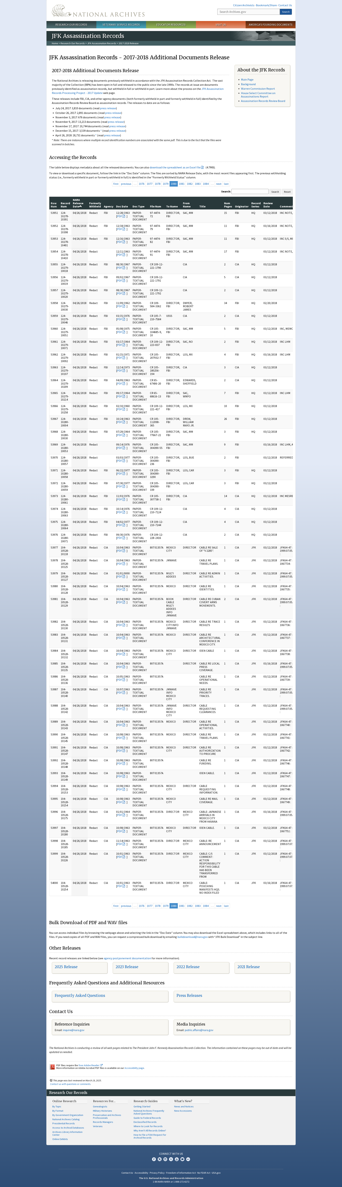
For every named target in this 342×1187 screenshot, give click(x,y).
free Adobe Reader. (89, 1065)
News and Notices (184, 1106)
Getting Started (142, 1106)
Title (202, 206)
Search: (226, 191)
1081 (182, 184)
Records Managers (103, 1122)
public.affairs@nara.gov (199, 1030)
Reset (287, 191)
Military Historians (102, 1110)
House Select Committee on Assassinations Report (258, 94)
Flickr (188, 1159)
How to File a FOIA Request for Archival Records (150, 1136)
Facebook (154, 1159)
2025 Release (66, 967)
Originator (241, 206)
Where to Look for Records (148, 1126)
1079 (166, 184)
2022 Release (188, 967)
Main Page (247, 79)
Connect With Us (171, 1153)
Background (248, 84)
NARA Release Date (78, 203)
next (219, 184)
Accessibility (141, 1172)
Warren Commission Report (258, 88)
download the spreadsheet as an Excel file (175, 167)
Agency (108, 206)
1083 (198, 184)
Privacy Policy (157, 1172)
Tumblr (171, 1159)
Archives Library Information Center (67, 1133)
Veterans (98, 1126)
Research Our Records (71, 24)
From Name (187, 204)
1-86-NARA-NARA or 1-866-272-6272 (171, 1181)
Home (55, 43)
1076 (141, 184)
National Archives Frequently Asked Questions (149, 1112)
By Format (57, 1110)
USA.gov (216, 1172)
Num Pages (228, 204)
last (226, 184)
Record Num (65, 204)
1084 (206, 184)
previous (126, 184)
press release (108, 108)
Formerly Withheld (95, 204)
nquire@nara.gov (74, 1030)
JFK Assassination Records (101, 43)
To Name (172, 206)
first (116, 184)
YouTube (177, 1159)
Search (286, 11)
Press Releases (189, 995)
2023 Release (127, 967)
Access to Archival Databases (68, 1127)
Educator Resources (171, 24)
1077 (149, 184)
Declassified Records (145, 1122)
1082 (190, 184)
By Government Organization (67, 1115)
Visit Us (221, 24)
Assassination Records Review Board (263, 101)
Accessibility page (134, 1068)
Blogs (182, 1159)
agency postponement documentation (127, 958)
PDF (119, 216)
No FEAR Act (203, 1172)
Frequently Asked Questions (80, 995)
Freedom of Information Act (181, 1172)
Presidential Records (63, 1123)
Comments (287, 206)
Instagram (165, 1159)
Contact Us (285, 5)
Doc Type (138, 206)
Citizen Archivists (243, 5)
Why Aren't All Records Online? (150, 1130)
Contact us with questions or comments (70, 1084)
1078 (157, 184)
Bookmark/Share (266, 5)
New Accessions (183, 1110)
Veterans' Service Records (121, 24)
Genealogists (100, 1106)
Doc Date (122, 206)
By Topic (56, 1106)
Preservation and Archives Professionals (107, 1116)
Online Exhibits (60, 1139)
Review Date (268, 204)
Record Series (256, 204)
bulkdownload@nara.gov (192, 937)
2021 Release (248, 967)
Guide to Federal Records (147, 1117)
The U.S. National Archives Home (98, 10)
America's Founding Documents (270, 24)
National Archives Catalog (66, 1119)
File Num (155, 206)
